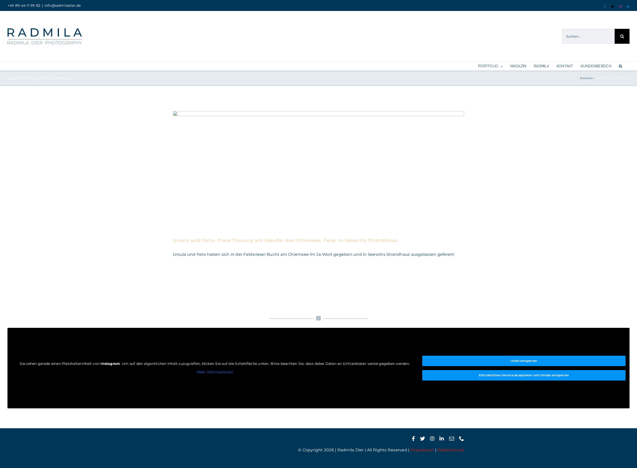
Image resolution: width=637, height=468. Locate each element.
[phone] (461, 438)
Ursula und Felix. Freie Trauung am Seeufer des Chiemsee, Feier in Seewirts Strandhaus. (286, 240)
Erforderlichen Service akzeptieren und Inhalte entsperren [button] (524, 375)
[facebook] (413, 438)
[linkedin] (441, 438)
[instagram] (432, 438)
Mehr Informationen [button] (215, 372)
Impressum (422, 450)
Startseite (586, 78)
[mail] (451, 438)
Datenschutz (450, 450)
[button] (620, 66)
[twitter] (422, 438)
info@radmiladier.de (63, 5)
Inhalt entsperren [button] (523, 361)
